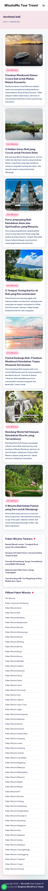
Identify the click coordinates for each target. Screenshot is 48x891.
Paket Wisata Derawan (15, 671)
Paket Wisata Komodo (14, 729)
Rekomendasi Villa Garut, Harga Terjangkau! (19, 571)
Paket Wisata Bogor (13, 651)
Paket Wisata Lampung (15, 738)
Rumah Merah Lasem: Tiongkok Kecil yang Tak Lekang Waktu (21, 545)
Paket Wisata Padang (14, 801)
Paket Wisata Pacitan (14, 796)
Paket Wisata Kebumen (15, 719)
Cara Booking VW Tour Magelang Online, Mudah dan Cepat (23, 579)
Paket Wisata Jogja (13, 709)
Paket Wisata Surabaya (15, 845)
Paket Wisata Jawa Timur (16, 704)
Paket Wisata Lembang (15, 748)
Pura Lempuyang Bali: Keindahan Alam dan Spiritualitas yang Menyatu (21, 223)
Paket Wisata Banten (14, 627)
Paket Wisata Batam (14, 637)
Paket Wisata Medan (14, 787)
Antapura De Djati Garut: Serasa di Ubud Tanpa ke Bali (23, 554)
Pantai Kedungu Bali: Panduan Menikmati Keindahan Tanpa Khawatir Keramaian (23, 361)
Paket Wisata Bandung (15, 617)
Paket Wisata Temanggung (16, 854)
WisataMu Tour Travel (21, 5)
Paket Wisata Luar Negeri (15, 758)
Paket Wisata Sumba (14, 840)
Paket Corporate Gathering (16, 603)
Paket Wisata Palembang (16, 806)
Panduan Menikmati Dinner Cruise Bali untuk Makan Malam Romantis (21, 79)
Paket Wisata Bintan (14, 646)
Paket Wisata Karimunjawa (16, 714)
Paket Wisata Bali (12, 613)
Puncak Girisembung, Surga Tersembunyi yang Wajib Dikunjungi (23, 562)
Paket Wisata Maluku (14, 782)
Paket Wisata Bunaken (14, 661)
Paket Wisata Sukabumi (15, 835)
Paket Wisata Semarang (15, 820)
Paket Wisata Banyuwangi (16, 632)
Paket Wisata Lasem (13, 743)
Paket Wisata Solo (13, 830)
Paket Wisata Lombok (14, 753)
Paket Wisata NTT (13, 791)
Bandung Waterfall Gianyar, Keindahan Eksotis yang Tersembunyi (22, 435)
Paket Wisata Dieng (13, 675)
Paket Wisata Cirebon (14, 666)
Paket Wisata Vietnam (14, 869)
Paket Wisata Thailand (15, 859)
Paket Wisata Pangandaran (17, 811)
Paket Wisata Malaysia (15, 777)
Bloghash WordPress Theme (31, 887)
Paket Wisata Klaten (14, 724)
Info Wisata (12, 70)
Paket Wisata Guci (13, 695)
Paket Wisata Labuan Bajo (16, 733)
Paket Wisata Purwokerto (16, 816)
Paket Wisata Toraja (14, 864)
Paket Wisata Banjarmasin (16, 622)
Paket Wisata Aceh (13, 608)
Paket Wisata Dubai (13, 680)
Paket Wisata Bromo (13, 656)
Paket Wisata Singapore (15, 825)
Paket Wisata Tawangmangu (17, 849)
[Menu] (43, 5)
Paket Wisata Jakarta (14, 700)
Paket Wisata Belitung (14, 642)
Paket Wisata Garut (13, 685)
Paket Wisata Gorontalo (15, 690)
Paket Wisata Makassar (15, 767)
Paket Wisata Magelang (15, 762)
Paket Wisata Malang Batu (16, 772)
